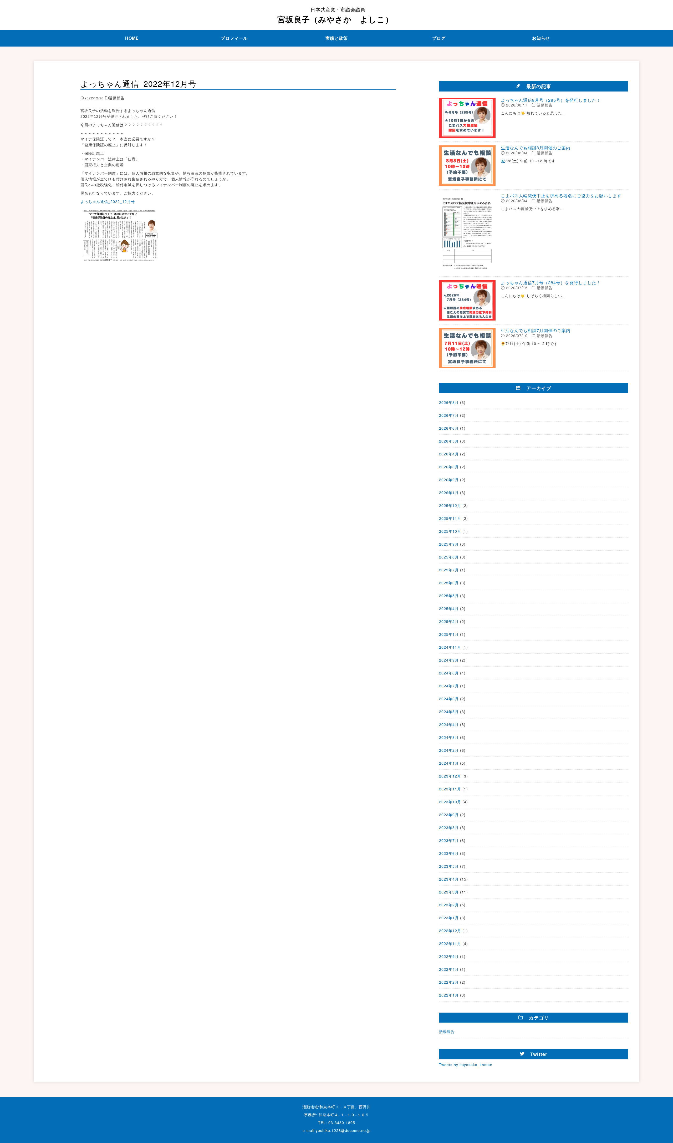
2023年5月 (449, 866)
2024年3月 (449, 737)
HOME (132, 38)
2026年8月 (449, 402)
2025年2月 (449, 621)
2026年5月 (449, 441)
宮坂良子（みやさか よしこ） (335, 15)
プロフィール (234, 38)
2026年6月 (449, 428)
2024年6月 (449, 698)
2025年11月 (450, 518)
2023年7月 (449, 840)
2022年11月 (450, 943)
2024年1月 (449, 763)
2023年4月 (449, 879)
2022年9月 (449, 956)
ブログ (439, 38)
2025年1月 (449, 634)
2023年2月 (449, 904)
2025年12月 (450, 505)
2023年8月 (449, 827)
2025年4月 (449, 608)
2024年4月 (449, 724)
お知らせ (541, 38)
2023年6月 (449, 853)
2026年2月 (449, 479)
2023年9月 (449, 814)
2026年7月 (449, 415)
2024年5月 (449, 711)
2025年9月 (449, 544)
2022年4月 (449, 969)
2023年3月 (449, 892)
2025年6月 (449, 582)
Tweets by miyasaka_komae (465, 1064)
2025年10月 (450, 531)
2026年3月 (449, 466)
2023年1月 (449, 917)
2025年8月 (449, 557)
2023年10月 (450, 801)
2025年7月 (449, 569)
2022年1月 (449, 995)
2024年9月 (449, 660)
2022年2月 (449, 982)
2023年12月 (450, 776)
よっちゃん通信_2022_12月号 (107, 202)
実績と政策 (336, 38)
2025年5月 (449, 595)
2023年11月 (450, 788)
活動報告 (447, 1031)
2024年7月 (449, 685)
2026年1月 (449, 492)
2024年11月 (450, 647)
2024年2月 (449, 750)
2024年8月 (449, 672)
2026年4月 (449, 453)
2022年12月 (450, 930)
